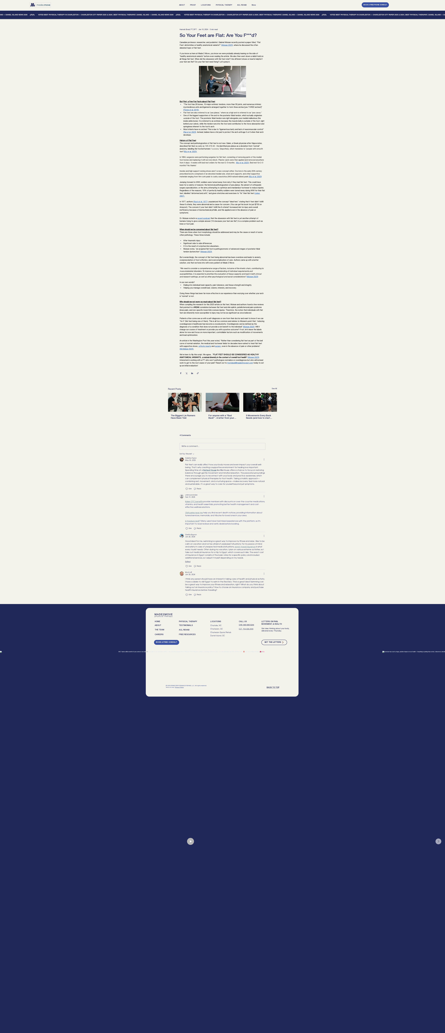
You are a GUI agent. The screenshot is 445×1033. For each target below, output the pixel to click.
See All (274, 388)
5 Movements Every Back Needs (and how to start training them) (258, 417)
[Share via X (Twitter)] (186, 373)
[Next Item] (438, 841)
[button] (182, 5)
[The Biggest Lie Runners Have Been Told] (185, 402)
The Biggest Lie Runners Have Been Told (183, 417)
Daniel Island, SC (217, 635)
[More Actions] (264, 459)
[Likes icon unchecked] (186, 488)
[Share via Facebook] (181, 373)
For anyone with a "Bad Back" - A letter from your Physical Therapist (221, 417)
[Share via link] (198, 373)
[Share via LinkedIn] (192, 373)
